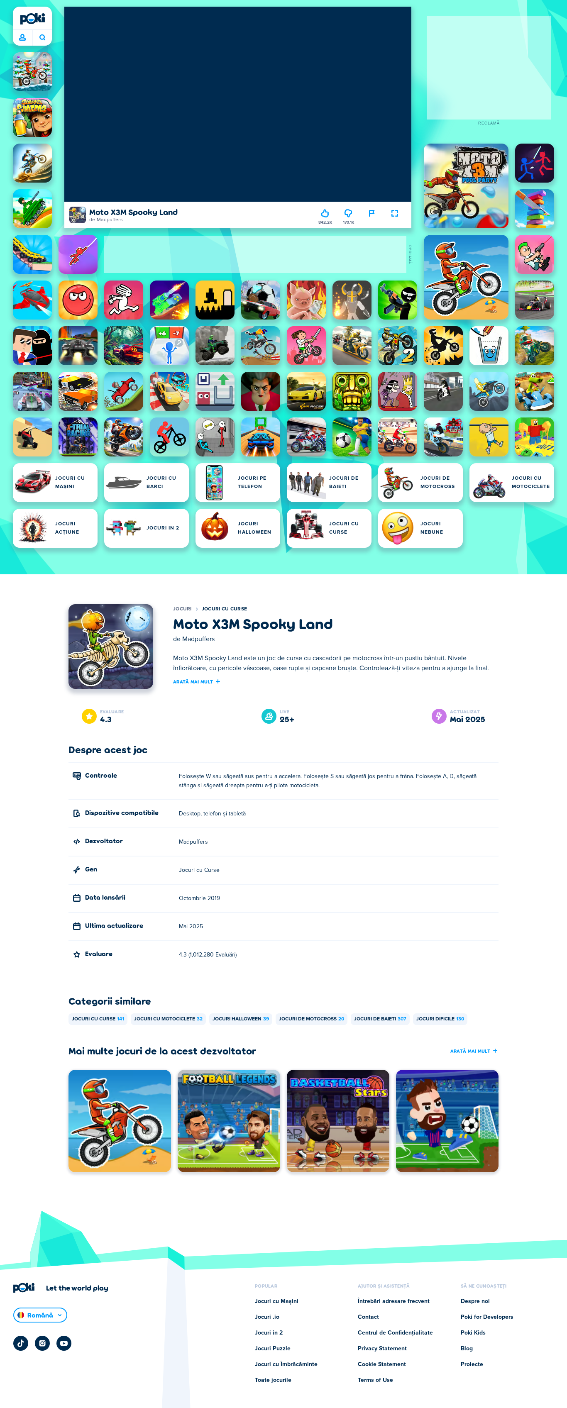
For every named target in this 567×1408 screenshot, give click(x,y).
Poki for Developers (487, 1317)
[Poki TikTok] (20, 1343)
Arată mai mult (193, 681)
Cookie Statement (382, 1364)
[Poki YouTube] (63, 1343)
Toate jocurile (273, 1380)
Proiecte (472, 1364)
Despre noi (475, 1301)
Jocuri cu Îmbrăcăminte (286, 1364)
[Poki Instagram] (42, 1343)
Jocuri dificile (440, 1019)
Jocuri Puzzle (273, 1349)
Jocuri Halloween (241, 1019)
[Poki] (32, 18)
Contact (368, 1317)
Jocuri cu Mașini (276, 1301)
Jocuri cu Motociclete (168, 1019)
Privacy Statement (382, 1349)
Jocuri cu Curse (224, 609)
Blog (467, 1349)
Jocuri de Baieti (380, 1019)
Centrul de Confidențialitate (395, 1333)
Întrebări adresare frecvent (394, 1301)
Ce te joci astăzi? (42, 38)
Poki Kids (473, 1333)
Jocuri (182, 609)
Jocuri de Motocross (311, 1019)
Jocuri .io (267, 1317)
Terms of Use (375, 1380)
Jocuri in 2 (269, 1333)
